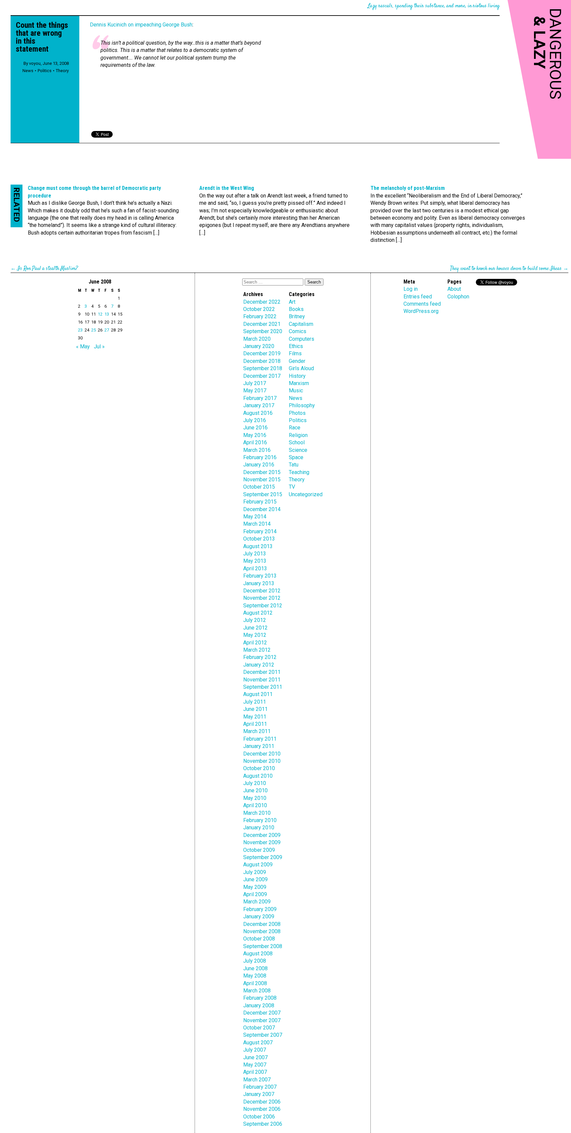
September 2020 (262, 331)
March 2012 (257, 650)
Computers (301, 339)
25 (93, 329)
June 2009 (255, 879)
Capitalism (301, 324)
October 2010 (259, 768)
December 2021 (262, 324)
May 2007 (254, 1065)
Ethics (296, 346)
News (27, 70)
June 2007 (255, 1057)
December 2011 (262, 672)
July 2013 (254, 553)
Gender (297, 361)
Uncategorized (306, 494)
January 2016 (258, 464)
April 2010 (255, 805)
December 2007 (262, 1013)
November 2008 (262, 931)
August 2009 (258, 864)
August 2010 (258, 776)
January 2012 (258, 665)
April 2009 (255, 894)
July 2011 (254, 702)
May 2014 (254, 516)
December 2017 (262, 376)
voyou (35, 63)
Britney (297, 316)
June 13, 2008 (56, 63)
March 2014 (257, 524)
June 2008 (255, 968)
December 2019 (262, 353)
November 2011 (262, 679)
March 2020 (257, 339)
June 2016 (255, 427)
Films (295, 353)
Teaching (299, 472)
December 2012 (262, 591)
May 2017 (254, 390)
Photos (297, 413)
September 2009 (262, 857)
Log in (410, 289)
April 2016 (255, 442)
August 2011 (258, 694)
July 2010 (254, 783)
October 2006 (259, 1116)
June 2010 (255, 790)
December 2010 (262, 754)
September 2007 (262, 1035)
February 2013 (260, 576)
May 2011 (254, 717)
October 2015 (259, 487)
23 (80, 329)
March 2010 (257, 813)
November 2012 (262, 598)
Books (296, 309)
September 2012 (262, 605)
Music (296, 390)
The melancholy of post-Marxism (407, 188)
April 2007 (255, 1072)
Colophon (458, 296)
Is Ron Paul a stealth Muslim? (47, 269)
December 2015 (262, 472)
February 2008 (260, 998)
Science (298, 450)
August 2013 (258, 546)
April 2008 (255, 983)
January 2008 (258, 1005)
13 (106, 314)
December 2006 (262, 1102)
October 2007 (259, 1027)
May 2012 (254, 635)
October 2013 (259, 539)
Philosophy (302, 405)
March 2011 (257, 731)
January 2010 (258, 827)
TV (292, 487)
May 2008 (254, 976)
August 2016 (258, 413)
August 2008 (258, 953)
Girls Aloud (301, 368)
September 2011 (262, 687)
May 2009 (254, 887)
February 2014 (260, 531)
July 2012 (254, 620)
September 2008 (262, 946)
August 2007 (258, 1042)
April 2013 (255, 568)
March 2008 (257, 990)
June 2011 (255, 709)
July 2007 (254, 1050)
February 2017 (260, 398)
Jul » (99, 346)
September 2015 (262, 494)
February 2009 (260, 909)
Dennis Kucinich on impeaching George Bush (141, 25)
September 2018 (262, 368)
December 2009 (262, 835)
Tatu (293, 464)
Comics (297, 331)
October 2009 (259, 850)
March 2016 (257, 450)
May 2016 (254, 435)
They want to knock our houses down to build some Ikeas (506, 269)
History (297, 376)
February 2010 (260, 820)
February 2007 (260, 1087)
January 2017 (258, 405)
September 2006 (262, 1124)
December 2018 (262, 361)
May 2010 (254, 798)
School (297, 442)
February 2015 (260, 502)
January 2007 (258, 1094)
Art (292, 302)
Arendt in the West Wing (226, 188)
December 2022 (262, 302)
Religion (298, 435)
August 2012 (258, 613)
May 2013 (254, 561)
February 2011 (260, 739)
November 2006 (262, 1109)
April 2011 (255, 724)
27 (106, 329)
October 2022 (259, 309)
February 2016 (260, 457)
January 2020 (258, 346)
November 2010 (262, 761)
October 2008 (259, 939)
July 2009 (254, 872)
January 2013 (258, 583)
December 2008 (262, 924)
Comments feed (422, 304)
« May (83, 346)
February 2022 (260, 316)
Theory (62, 70)
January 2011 (258, 746)
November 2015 (262, 479)
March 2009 (257, 901)
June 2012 (255, 628)
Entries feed (417, 296)
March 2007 (257, 1079)
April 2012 (255, 642)
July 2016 (254, 420)
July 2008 (254, 961)
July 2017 (254, 383)
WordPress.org (420, 311)
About (454, 289)
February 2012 (260, 657)
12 (100, 314)
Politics (45, 70)
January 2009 (258, 916)
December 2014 (262, 509)
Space (296, 457)
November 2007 (262, 1020)
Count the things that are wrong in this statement (42, 37)
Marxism (299, 383)
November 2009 (262, 842)
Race (294, 427)
